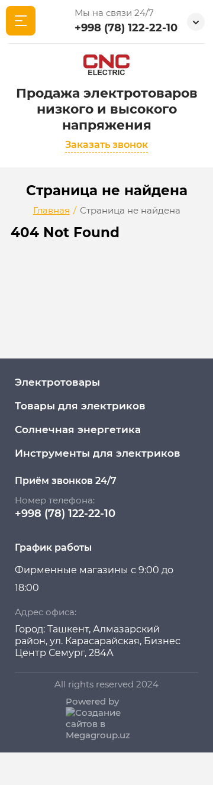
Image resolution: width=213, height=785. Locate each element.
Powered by (92, 701)
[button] (106, 146)
